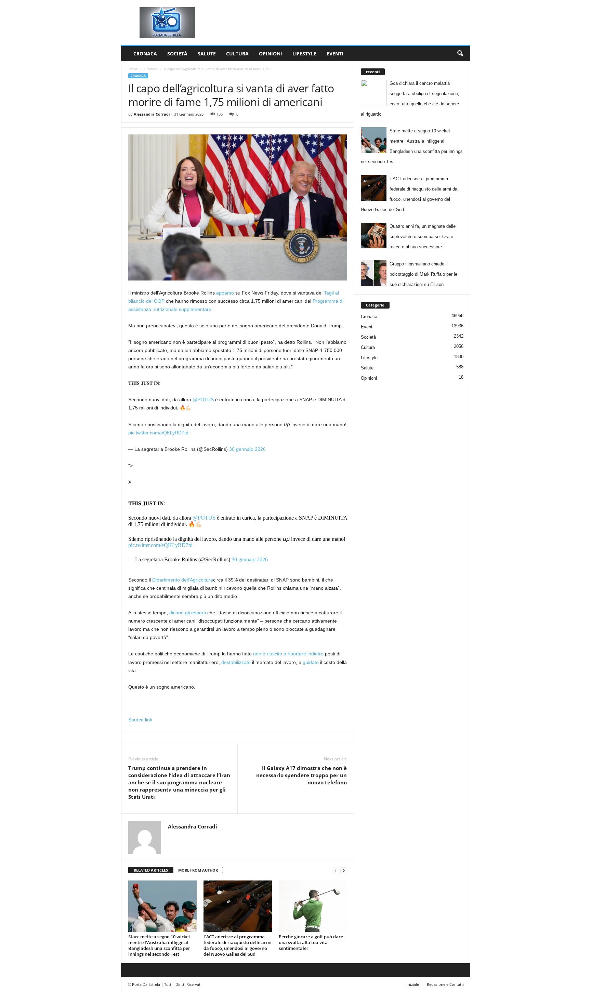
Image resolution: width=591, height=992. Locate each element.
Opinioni (270, 53)
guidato (311, 662)
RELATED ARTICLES (151, 870)
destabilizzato (236, 662)
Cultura (237, 53)
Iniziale (413, 984)
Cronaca (145, 53)
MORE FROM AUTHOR (198, 870)
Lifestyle (304, 53)
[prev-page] (335, 870)
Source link (140, 719)
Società (177, 53)
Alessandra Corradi (152, 114)
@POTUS (203, 399)
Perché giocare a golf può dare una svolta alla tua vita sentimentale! (311, 942)
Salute (207, 53)
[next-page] (343, 870)
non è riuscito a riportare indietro (288, 653)
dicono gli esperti (187, 612)
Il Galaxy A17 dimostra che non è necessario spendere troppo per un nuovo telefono (301, 775)
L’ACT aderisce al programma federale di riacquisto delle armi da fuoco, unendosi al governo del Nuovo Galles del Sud (237, 945)
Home (133, 68)
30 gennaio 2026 (247, 449)
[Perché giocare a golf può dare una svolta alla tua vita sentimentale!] (313, 906)
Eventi (335, 53)
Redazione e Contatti (445, 984)
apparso (225, 293)
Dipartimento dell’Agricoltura (182, 580)
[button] (460, 53)
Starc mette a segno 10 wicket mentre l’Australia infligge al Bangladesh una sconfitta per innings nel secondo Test (159, 945)
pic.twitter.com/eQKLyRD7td (158, 432)
